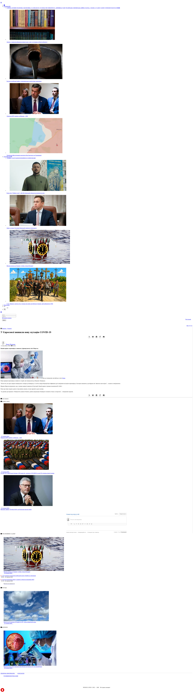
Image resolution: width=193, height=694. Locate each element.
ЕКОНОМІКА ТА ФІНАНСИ (31, 8)
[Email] (103, 336)
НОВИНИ (6, 6)
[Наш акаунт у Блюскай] (89, 683)
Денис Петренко (10, 344)
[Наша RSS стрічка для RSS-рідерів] (108, 683)
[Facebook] (100, 336)
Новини (4, 328)
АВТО (98, 8)
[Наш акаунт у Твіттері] (85, 683)
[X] (89, 336)
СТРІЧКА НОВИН (12, 8)
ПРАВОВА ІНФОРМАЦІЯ (8, 673)
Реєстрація (188, 319)
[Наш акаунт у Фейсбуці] (92, 683)
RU (191, 325)
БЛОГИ (18, 158)
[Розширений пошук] (5, 309)
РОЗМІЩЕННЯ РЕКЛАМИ (11, 676)
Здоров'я (9, 328)
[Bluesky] (92, 336)
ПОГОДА (113, 8)
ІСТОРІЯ (28, 158)
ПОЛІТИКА (20, 8)
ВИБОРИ (50, 8)
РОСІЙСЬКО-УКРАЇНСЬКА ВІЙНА (75, 8)
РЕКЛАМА (7, 305)
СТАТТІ (13, 158)
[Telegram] (96, 336)
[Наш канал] (104, 683)
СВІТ (64, 8)
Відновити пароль (6, 318)
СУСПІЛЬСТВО (43, 8)
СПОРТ (103, 8)
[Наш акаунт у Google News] (100, 683)
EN (189, 325)
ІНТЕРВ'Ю (23, 158)
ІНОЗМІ (33, 158)
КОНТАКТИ (21, 673)
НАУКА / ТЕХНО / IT (91, 8)
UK (187, 325)
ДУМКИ (9, 158)
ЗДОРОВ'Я (108, 8)
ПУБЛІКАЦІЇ (7, 156)
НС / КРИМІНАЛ (57, 8)
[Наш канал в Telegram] (96, 683)
